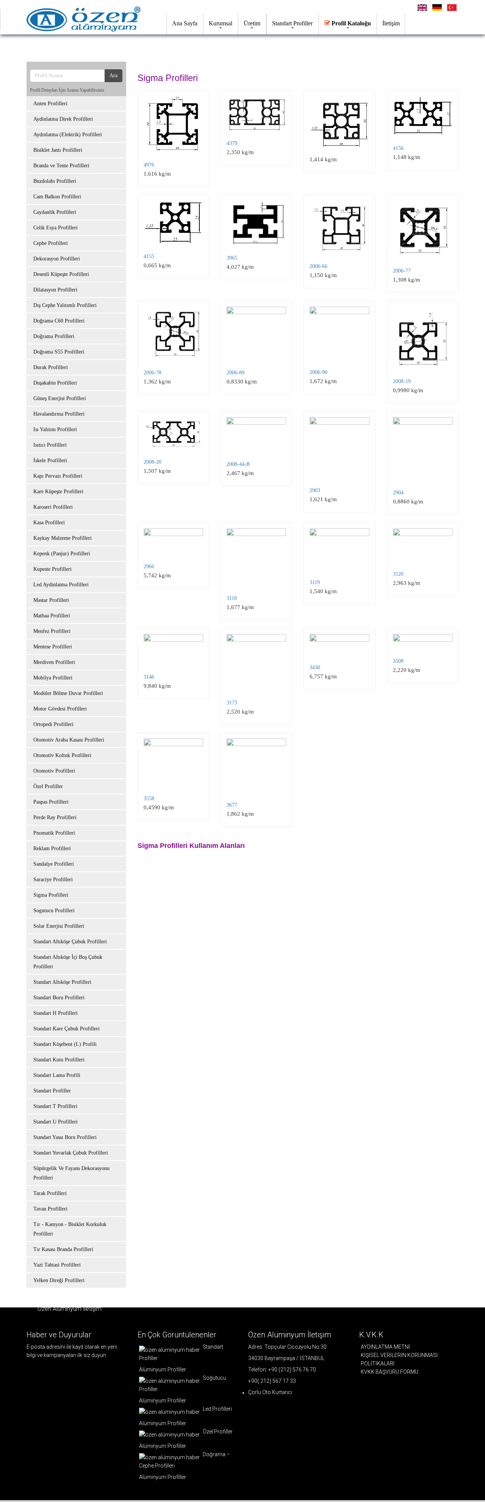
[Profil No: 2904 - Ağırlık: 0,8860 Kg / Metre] (422, 448)
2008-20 (152, 462)
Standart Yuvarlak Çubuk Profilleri (70, 1153)
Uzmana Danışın (195, 47)
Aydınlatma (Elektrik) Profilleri (67, 134)
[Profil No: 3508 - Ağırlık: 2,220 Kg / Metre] (422, 641)
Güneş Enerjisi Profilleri (59, 398)
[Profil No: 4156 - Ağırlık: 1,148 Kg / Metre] (422, 116)
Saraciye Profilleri (53, 879)
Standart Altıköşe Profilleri (62, 982)
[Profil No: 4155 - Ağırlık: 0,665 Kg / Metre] (173, 223)
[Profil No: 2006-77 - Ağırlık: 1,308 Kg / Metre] (422, 230)
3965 (232, 258)
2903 (315, 490)
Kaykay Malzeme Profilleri (62, 538)
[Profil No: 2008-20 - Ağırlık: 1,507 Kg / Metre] (173, 433)
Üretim (252, 23)
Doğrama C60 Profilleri (58, 321)
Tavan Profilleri (50, 1209)
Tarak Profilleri (50, 1193)
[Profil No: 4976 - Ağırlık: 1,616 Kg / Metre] (173, 124)
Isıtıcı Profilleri (50, 445)
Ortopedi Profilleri (53, 724)
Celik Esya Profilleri (55, 228)
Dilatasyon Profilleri (55, 290)
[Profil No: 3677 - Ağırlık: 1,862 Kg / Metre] (256, 766)
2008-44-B (238, 464)
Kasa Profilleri (49, 522)
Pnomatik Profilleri (54, 833)
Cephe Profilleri (50, 243)
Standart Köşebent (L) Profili (65, 1044)
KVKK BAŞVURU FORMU (389, 1372)
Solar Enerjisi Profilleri (58, 926)
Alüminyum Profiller (162, 1369)
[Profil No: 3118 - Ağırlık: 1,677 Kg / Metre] (256, 557)
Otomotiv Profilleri (54, 771)
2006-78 (152, 373)
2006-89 (235, 373)
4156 (398, 148)
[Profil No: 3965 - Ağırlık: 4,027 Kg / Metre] (256, 223)
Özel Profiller (48, 786)
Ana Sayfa (184, 23)
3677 (232, 805)
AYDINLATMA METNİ (385, 1347)
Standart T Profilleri (55, 1106)
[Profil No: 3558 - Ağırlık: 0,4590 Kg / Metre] (173, 762)
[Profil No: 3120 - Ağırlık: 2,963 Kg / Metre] (422, 545)
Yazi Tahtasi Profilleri (57, 1265)
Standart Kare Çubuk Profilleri (66, 1028)
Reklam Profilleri (52, 848)
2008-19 (402, 381)
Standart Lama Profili (56, 1075)
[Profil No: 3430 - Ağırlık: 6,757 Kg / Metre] (339, 644)
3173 (232, 703)
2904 (398, 492)
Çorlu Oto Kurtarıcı (270, 1392)
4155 (149, 256)
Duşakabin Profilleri (55, 383)
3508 (398, 661)
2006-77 (402, 271)
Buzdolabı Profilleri (54, 181)
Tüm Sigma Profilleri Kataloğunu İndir (94, 47)
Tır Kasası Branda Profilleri (63, 1249)
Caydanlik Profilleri (54, 212)
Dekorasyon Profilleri (56, 259)
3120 (398, 574)
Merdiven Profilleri (54, 662)
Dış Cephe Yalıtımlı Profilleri (65, 305)
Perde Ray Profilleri (55, 817)
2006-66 (318, 266)
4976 (149, 165)
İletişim (391, 23)
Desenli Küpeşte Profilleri (61, 274)
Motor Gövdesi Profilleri (60, 709)
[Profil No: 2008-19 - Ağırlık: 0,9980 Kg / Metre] (422, 338)
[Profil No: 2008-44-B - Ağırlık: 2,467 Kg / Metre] (256, 434)
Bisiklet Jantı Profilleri (57, 150)
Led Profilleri (217, 1409)
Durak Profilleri (50, 367)
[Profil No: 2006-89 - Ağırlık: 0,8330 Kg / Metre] (256, 334)
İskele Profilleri (50, 460)
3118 (232, 598)
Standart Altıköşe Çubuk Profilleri (70, 941)
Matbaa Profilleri (51, 616)
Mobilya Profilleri (52, 678)
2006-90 (318, 372)
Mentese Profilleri (52, 647)
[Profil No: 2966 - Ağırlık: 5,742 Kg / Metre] (173, 541)
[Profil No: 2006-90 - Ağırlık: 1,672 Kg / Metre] (339, 333)
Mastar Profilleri (51, 600)
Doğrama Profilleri (53, 336)
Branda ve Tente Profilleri (61, 165)
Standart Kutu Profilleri (58, 1060)
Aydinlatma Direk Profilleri (63, 119)
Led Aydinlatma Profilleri (61, 584)
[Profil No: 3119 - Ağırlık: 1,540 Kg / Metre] (339, 549)
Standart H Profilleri (55, 1013)
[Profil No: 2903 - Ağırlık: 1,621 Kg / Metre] (339, 447)
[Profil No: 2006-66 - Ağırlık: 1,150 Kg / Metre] (339, 227)
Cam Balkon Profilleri (57, 196)
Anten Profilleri (50, 103)
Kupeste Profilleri (52, 569)
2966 (149, 566)
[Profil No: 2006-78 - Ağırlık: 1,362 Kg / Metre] (173, 333)
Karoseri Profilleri (53, 507)
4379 (232, 143)
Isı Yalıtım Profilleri (55, 429)
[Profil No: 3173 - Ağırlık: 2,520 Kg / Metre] (256, 662)
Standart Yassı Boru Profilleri (65, 1137)
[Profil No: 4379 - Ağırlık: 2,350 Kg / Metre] (256, 114)
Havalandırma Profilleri (58, 414)
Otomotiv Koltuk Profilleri (62, 755)
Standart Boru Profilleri (58, 997)
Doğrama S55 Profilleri (58, 352)
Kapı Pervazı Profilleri (57, 476)
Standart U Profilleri (55, 1122)
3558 (149, 798)
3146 (149, 677)
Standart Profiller (292, 23)
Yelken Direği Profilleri (58, 1280)
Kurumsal (220, 23)
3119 (315, 582)
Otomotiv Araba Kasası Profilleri (68, 740)
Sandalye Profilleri (53, 864)
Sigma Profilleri (50, 895)
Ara (113, 75)
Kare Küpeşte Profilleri (58, 491)
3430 (315, 667)
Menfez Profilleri (51, 631)
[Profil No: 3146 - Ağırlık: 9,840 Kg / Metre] (173, 649)
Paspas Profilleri (51, 802)
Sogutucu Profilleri (54, 910)
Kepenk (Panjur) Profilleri (61, 553)
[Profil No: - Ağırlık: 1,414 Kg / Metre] (339, 122)
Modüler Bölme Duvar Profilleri (68, 693)
